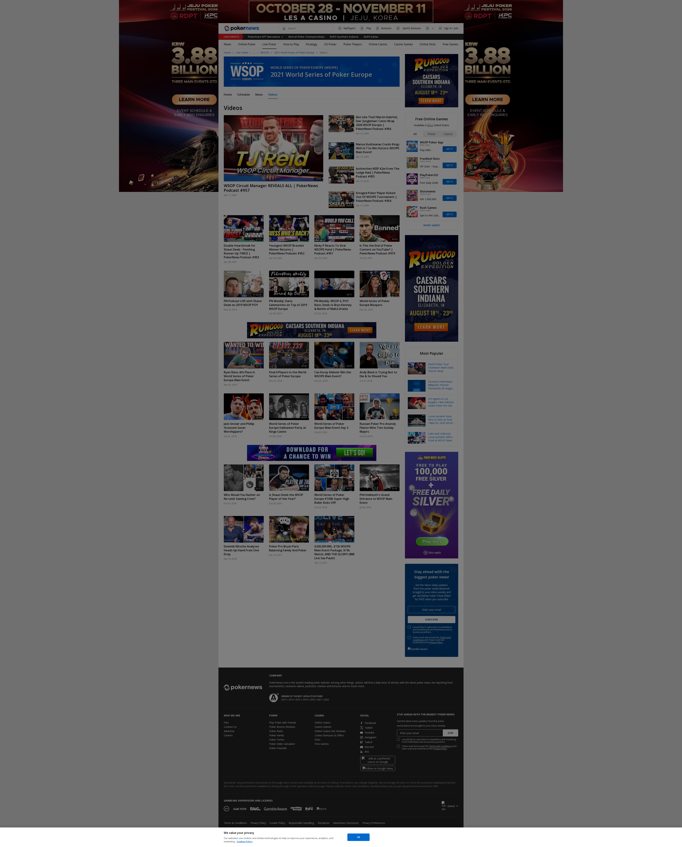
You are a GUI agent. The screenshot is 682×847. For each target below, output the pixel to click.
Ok (358, 837)
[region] (341, 837)
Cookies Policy (245, 841)
